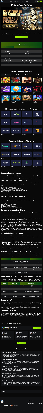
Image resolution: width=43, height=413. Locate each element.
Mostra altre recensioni (21, 342)
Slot (36, 74)
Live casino (15, 74)
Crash (26, 74)
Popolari (5, 74)
